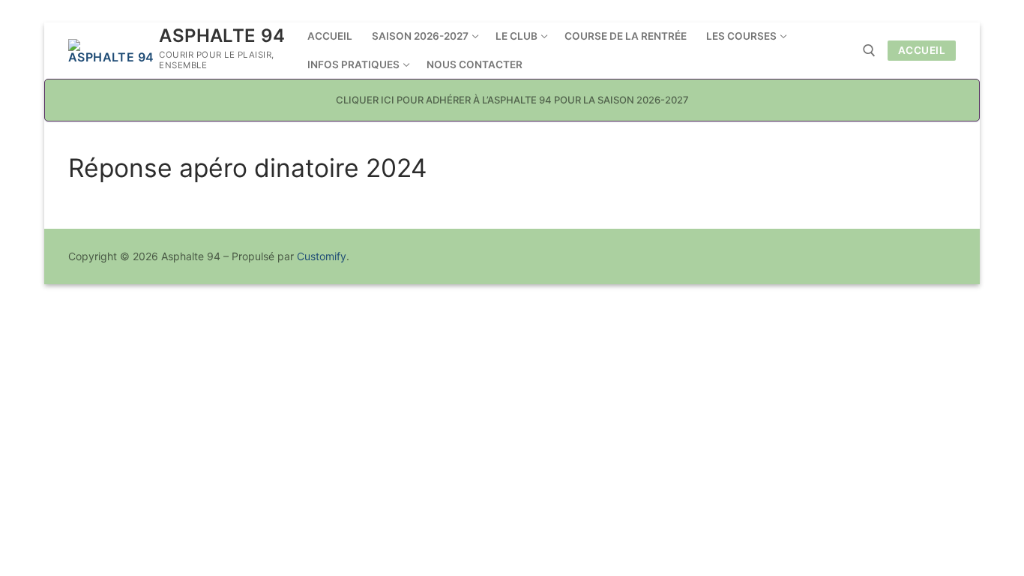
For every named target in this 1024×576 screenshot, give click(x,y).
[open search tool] (869, 50)
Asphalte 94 (222, 35)
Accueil (922, 50)
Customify (321, 256)
